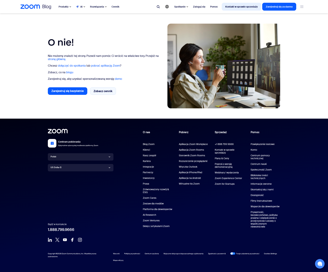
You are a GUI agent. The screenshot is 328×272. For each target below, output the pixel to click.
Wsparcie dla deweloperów (265, 206)
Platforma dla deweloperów (157, 209)
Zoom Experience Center (228, 178)
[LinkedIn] (50, 240)
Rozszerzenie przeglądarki (193, 161)
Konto (254, 149)
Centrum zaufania (152, 253)
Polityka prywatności (132, 253)
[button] (320, 264)
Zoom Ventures (151, 220)
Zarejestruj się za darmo (279, 6)
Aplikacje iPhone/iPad (190, 172)
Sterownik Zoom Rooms (192, 155)
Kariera (147, 161)
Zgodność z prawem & (217, 253)
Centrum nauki (259, 164)
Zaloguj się (199, 6)
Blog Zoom (149, 144)
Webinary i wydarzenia (227, 172)
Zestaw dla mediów (153, 203)
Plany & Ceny (222, 158)
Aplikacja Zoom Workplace (193, 144)
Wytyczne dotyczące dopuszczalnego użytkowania (183, 253)
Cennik (115, 6)
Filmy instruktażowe (261, 200)
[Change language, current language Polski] (167, 6)
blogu (69, 72)
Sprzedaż (221, 132)
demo (118, 79)
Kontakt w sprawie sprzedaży (241, 6)
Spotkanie (180, 6)
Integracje (148, 166)
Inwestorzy (149, 178)
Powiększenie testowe (263, 144)
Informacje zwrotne (261, 183)
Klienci (146, 149)
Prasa (146, 183)
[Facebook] (72, 240)
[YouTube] (65, 240)
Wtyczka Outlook (188, 166)
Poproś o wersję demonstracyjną (224, 165)
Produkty (64, 6)
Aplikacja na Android (190, 178)
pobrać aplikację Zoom (105, 65)
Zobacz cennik (105, 91)
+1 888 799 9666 (224, 144)
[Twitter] (57, 240)
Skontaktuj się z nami (262, 189)
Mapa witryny (118, 260)
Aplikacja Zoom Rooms (191, 149)
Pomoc (214, 6)
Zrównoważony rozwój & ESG (156, 191)
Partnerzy (148, 172)
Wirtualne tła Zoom (189, 183)
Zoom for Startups (225, 183)
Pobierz (183, 132)
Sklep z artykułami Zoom (156, 226)
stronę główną (56, 59)
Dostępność (257, 195)
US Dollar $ (56, 167)
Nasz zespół (149, 155)
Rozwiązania (97, 6)
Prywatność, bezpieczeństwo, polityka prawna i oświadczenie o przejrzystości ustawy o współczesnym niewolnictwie (264, 219)
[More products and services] (301, 6)
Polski (53, 156)
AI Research (149, 214)
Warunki (116, 253)
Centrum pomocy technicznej (260, 157)
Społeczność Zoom (261, 169)
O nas (146, 132)
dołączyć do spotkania (72, 65)
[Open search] (158, 6)
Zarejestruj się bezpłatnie (69, 92)
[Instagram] (80, 240)
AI (81, 6)
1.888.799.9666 (61, 229)
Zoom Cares (149, 197)
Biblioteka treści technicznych (259, 177)
